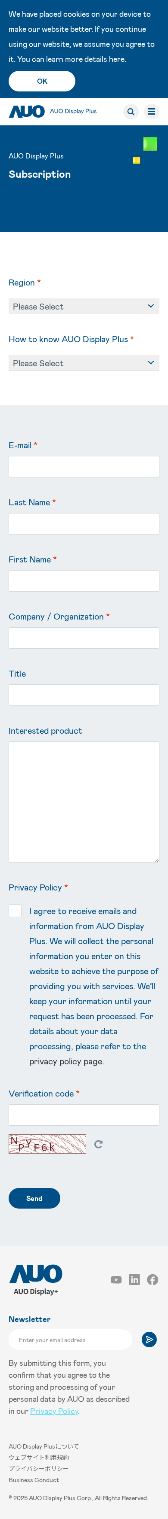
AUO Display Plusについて (44, 1446)
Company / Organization (59, 616)
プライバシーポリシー (39, 1468)
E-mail (23, 445)
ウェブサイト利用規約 (39, 1457)
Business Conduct (34, 1479)
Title (17, 673)
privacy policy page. (66, 1061)
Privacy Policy (54, 1411)
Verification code (44, 1093)
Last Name (32, 502)
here (116, 59)
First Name (33, 559)
